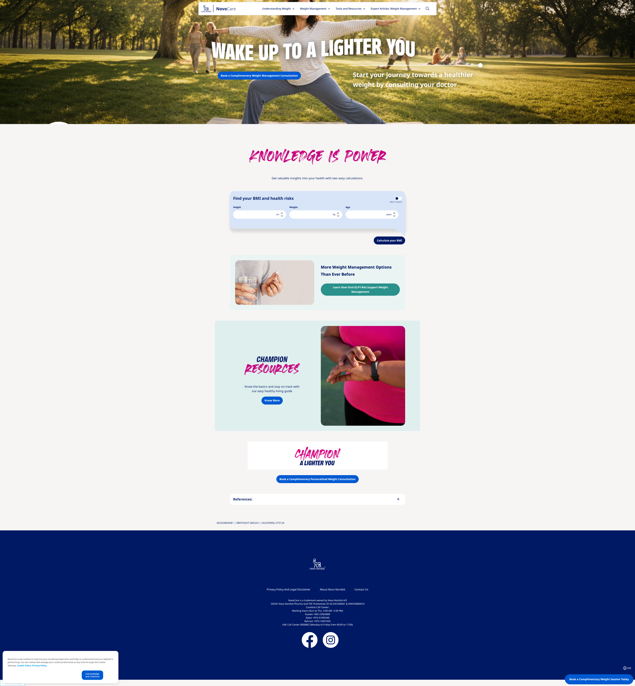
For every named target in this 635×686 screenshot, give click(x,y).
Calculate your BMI (389, 240)
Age (348, 207)
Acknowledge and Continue (92, 675)
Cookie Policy (24, 665)
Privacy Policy (39, 665)
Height (237, 207)
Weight (293, 207)
